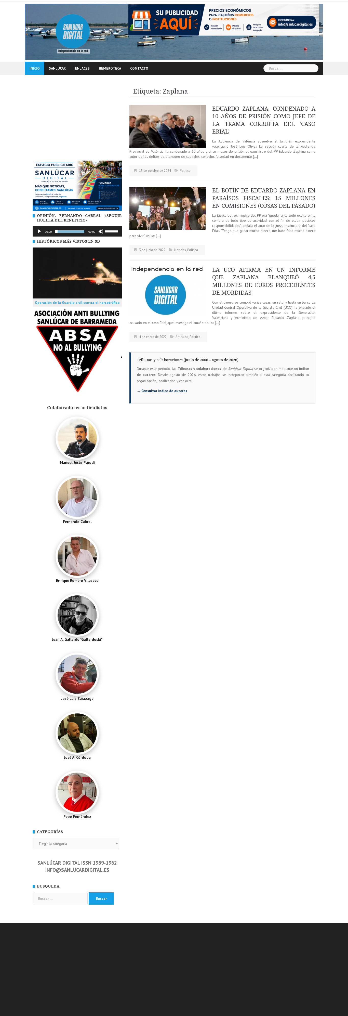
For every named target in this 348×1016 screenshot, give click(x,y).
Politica (185, 170)
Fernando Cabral (77, 521)
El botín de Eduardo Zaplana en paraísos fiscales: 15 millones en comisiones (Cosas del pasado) (263, 198)
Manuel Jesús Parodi (77, 462)
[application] (77, 231)
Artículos (182, 337)
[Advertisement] (77, 122)
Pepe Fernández (77, 816)
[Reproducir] (39, 231)
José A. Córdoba (77, 757)
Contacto (139, 68)
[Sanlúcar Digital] (73, 31)
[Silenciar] (100, 231)
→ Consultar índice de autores (162, 390)
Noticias (180, 250)
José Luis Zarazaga (77, 698)
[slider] (112, 231)
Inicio (35, 68)
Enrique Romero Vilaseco (77, 580)
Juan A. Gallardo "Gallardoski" (77, 639)
